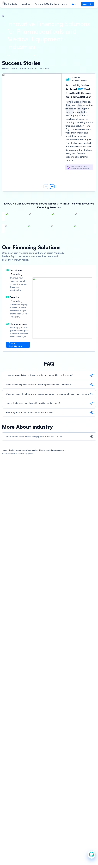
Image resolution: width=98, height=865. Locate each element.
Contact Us (55, 4)
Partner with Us (42, 4)
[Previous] (46, 186)
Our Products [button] (10, 4)
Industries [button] (25, 4)
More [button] (64, 4)
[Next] (52, 186)
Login (85, 4)
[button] (74, 3)
